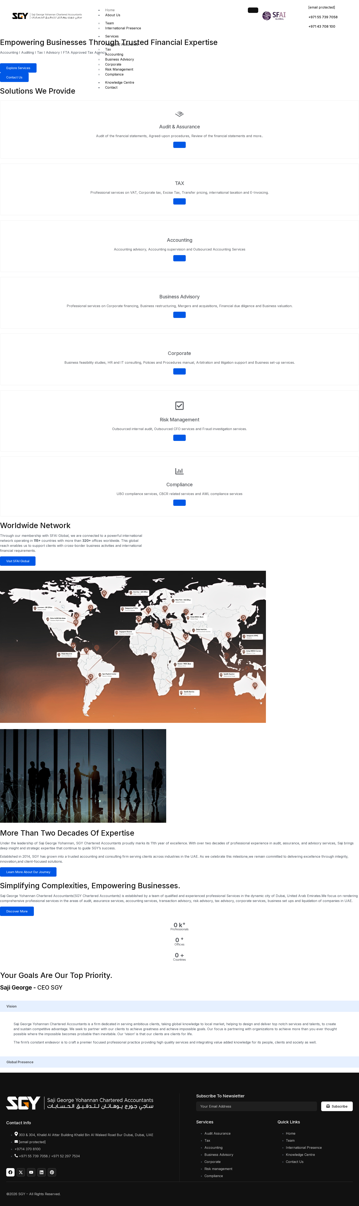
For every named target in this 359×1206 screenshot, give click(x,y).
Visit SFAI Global (17, 561)
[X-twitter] (21, 1172)
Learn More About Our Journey (28, 872)
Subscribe (340, 1106)
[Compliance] (179, 503)
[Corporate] (179, 371)
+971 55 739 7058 (323, 17)
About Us (112, 15)
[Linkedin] (41, 1172)
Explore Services (18, 68)
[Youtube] (31, 1172)
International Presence (123, 28)
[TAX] (179, 202)
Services (112, 36)
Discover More (17, 911)
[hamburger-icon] (253, 10)
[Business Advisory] (179, 315)
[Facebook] (10, 1172)
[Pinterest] (52, 1172)
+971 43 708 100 (321, 26)
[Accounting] (179, 258)
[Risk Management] (179, 438)
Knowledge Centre (119, 82)
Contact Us (14, 77)
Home (110, 10)
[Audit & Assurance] (179, 145)
